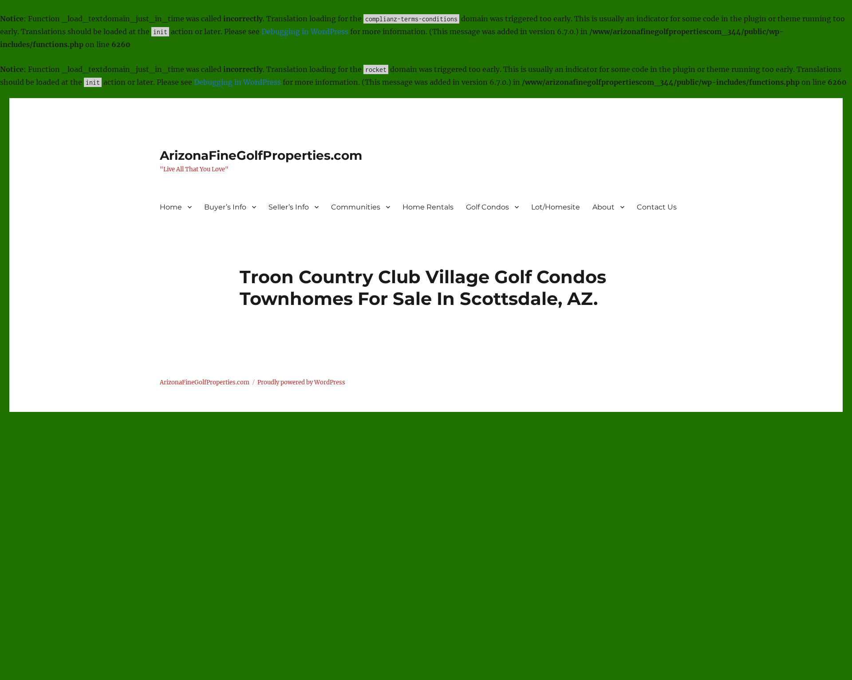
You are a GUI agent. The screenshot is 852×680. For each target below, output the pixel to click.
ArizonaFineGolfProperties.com (261, 155)
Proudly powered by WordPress (301, 382)
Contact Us (657, 207)
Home (171, 207)
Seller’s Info (288, 207)
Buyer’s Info (225, 207)
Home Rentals (428, 207)
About (603, 207)
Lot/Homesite (555, 207)
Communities (355, 207)
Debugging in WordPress (304, 31)
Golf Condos (487, 207)
